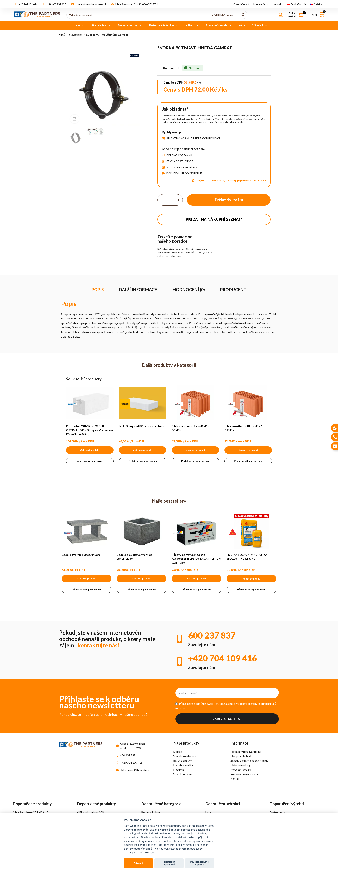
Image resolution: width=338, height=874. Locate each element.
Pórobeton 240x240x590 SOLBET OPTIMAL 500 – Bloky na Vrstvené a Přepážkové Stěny (89, 430)
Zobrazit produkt (89, 450)
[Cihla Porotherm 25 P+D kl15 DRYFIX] (195, 402)
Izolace (75, 25)
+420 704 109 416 (222, 658)
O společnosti (241, 4)
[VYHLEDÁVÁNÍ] (243, 15)
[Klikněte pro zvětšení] (74, 119)
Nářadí (189, 25)
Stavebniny (98, 25)
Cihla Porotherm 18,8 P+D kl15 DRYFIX (244, 427)
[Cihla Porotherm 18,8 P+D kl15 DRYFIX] (248, 402)
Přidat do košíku (229, 199)
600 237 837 (212, 635)
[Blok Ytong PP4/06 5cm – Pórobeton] (142, 402)
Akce (242, 25)
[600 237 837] (179, 639)
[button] (251, 578)
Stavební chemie (216, 25)
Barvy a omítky (128, 25)
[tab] (97, 290)
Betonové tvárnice (161, 25)
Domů (61, 34)
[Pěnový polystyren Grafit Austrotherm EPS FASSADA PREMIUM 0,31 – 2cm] (196, 531)
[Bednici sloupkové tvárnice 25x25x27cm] (141, 531)
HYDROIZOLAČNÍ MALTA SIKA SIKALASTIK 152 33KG (247, 556)
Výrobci (257, 25)
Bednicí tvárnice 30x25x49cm (81, 554)
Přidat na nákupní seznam (214, 219)
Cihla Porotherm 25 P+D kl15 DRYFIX (190, 427)
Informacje (259, 4)
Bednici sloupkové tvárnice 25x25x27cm (134, 556)
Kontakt (278, 4)
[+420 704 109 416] (179, 661)
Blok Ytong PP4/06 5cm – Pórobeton (142, 426)
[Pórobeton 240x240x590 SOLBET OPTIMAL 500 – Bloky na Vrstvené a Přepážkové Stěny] (90, 402)
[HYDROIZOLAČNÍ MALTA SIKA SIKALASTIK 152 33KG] (251, 531)
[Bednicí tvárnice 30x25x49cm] (86, 531)
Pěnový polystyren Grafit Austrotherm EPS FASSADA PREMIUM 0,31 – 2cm (196, 558)
